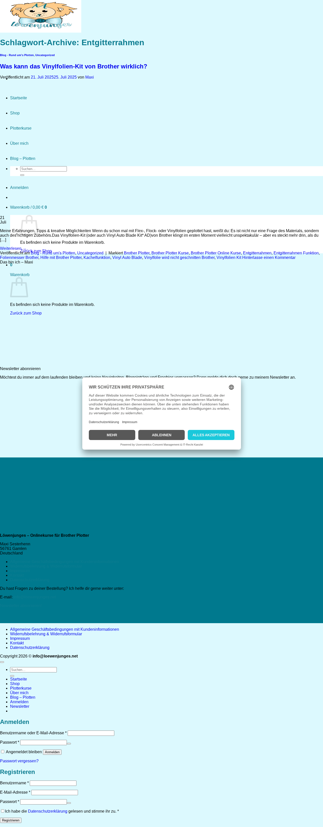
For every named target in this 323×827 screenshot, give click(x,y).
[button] (19, 706)
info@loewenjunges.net (35, 597)
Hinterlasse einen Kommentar (268, 257)
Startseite (18, 679)
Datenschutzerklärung (29, 580)
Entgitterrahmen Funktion (296, 253)
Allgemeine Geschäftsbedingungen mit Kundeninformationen (64, 562)
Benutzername (14, 783)
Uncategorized (45, 55)
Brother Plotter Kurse (170, 253)
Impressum (20, 571)
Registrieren (10, 820)
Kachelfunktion (97, 257)
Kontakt (17, 575)
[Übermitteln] (12, 676)
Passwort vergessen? (19, 761)
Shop (15, 684)
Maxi (89, 77)
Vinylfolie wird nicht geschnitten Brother (179, 257)
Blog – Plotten (22, 697)
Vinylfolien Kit (229, 257)
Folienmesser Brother (19, 257)
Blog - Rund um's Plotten (53, 253)
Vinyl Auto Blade (127, 257)
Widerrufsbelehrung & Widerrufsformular (46, 566)
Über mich (19, 693)
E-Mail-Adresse (15, 792)
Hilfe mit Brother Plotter (61, 257)
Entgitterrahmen (257, 253)
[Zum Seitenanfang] (2, 662)
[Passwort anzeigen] (69, 743)
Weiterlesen (13, 248)
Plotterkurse (21, 688)
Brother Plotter (136, 253)
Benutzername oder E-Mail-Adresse (33, 733)
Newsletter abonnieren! (21, 605)
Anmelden (52, 752)
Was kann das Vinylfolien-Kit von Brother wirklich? (73, 66)
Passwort (9, 742)
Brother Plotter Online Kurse (216, 253)
